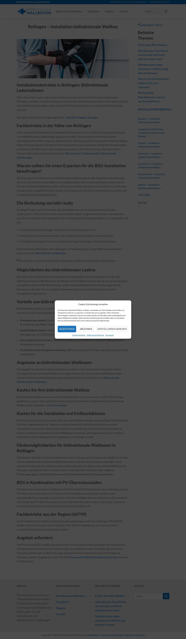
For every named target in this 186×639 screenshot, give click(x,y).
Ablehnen (86, 329)
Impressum (109, 335)
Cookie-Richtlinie (78, 335)
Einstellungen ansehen (112, 329)
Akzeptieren (67, 329)
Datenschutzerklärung (95, 335)
